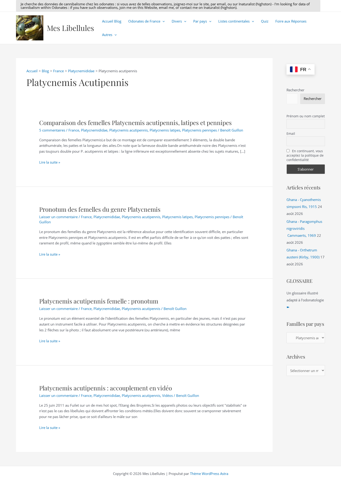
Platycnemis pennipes (199, 130)
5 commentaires (52, 130)
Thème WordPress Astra (209, 473)
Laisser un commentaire (58, 216)
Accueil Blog (111, 21)
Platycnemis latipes (165, 130)
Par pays (200, 21)
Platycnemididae (94, 130)
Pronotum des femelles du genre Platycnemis (100, 209)
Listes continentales (234, 21)
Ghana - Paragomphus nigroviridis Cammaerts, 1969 (304, 228)
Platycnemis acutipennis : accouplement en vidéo (105, 388)
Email (290, 133)
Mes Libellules (70, 28)
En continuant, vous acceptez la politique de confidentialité (305, 155)
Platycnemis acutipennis (128, 130)
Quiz (264, 21)
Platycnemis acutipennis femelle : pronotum (98, 301)
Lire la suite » (49, 162)
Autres (107, 34)
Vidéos (167, 395)
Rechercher (295, 90)
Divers (177, 21)
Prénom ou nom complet (305, 116)
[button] (168, 6)
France (73, 130)
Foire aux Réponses (290, 21)
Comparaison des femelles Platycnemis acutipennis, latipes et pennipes (135, 123)
